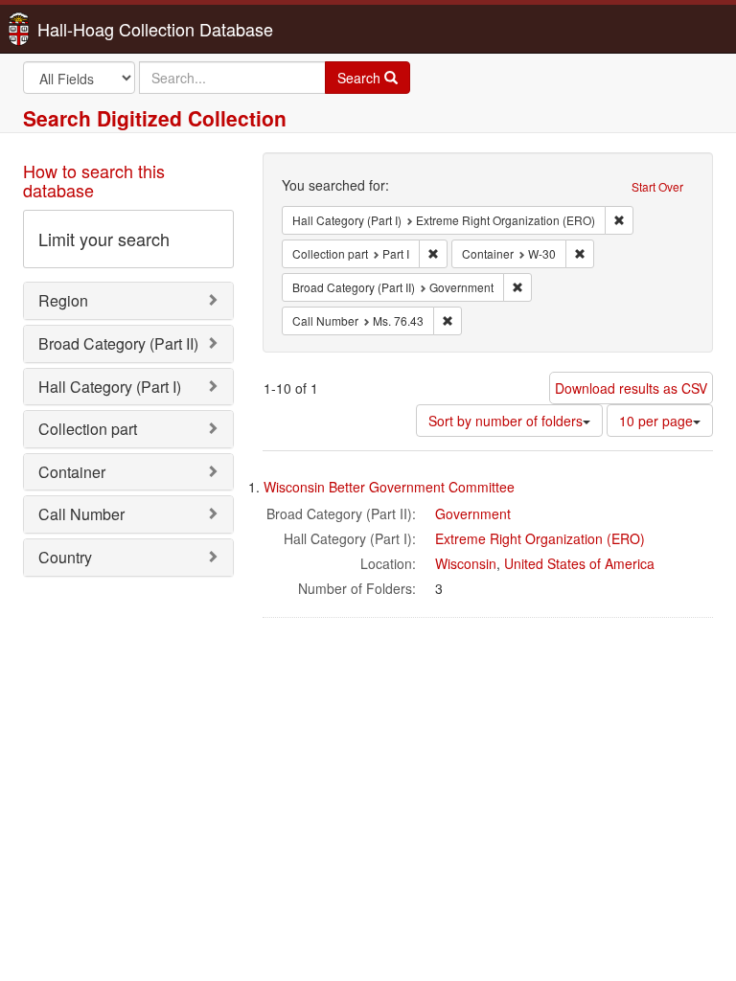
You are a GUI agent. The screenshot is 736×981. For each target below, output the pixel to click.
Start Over (657, 186)
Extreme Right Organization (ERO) (540, 538)
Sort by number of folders (505, 420)
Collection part (87, 429)
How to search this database (94, 180)
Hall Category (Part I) (109, 387)
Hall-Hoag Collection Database (94, 28)
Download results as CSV (631, 388)
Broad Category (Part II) (118, 343)
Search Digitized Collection (155, 117)
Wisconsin (465, 563)
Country (65, 557)
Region (63, 300)
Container (71, 472)
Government (473, 513)
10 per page (656, 420)
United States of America (579, 563)
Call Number (81, 514)
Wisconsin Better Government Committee (389, 486)
